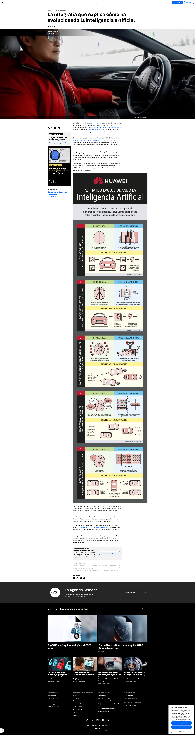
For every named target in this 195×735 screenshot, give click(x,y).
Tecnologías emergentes (57, 10)
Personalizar (181, 731)
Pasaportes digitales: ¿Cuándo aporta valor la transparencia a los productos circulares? (109, 674)
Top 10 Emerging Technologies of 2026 (69, 645)
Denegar (181, 723)
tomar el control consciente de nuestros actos (94, 527)
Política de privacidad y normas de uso (97, 725)
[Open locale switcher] (2, 730)
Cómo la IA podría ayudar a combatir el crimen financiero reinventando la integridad (57, 674)
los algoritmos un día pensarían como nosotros (104, 127)
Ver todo (144, 609)
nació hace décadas (94, 123)
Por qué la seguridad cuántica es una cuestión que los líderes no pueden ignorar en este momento (135, 674)
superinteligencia (94, 129)
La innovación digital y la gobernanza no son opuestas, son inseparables (84, 674)
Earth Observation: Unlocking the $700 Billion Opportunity (120, 646)
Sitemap (97, 728)
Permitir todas (181, 727)
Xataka (51, 33)
